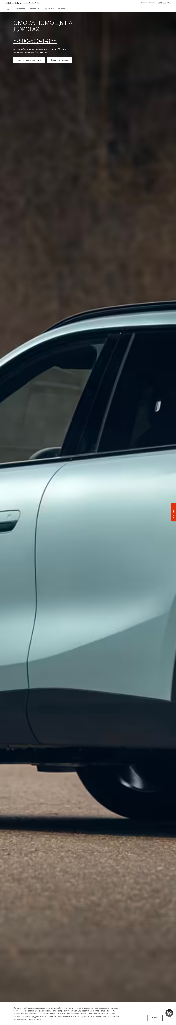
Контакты (62, 9)
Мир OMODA (49, 9)
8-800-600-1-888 (35, 41)
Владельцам (35, 9)
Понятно (155, 1018)
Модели (8, 9)
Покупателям (20, 9)
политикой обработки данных (61, 1008)
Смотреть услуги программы (29, 60)
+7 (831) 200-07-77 (163, 3)
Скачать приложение (59, 60)
